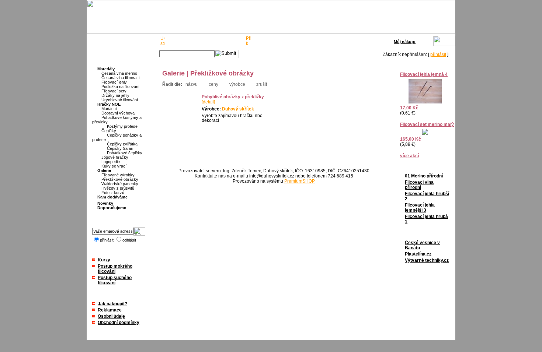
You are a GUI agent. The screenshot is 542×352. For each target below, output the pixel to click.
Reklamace (110, 310)
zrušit (261, 84)
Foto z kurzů (112, 192)
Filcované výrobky (118, 175)
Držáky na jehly (115, 95)
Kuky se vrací (113, 166)
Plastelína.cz (418, 254)
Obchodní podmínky (118, 322)
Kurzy (104, 260)
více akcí (409, 155)
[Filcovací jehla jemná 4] (425, 102)
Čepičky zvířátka (122, 144)
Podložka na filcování (120, 86)
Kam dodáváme (112, 197)
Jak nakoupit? (112, 303)
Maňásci (109, 108)
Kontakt (232, 41)
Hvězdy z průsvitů (117, 188)
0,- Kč (426, 41)
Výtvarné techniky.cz (427, 260)
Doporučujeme (111, 207)
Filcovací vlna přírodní (419, 185)
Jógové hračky (114, 157)
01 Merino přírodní (424, 176)
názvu (191, 84)
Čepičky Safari (120, 148)
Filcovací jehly (114, 82)
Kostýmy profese (122, 126)
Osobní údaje (111, 316)
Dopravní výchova (118, 113)
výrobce (237, 84)
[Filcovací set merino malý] (425, 133)
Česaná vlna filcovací (120, 77)
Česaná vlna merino (119, 73)
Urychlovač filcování (119, 100)
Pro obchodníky (203, 41)
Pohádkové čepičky (124, 153)
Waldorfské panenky (119, 184)
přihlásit (438, 54)
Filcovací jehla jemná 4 (424, 74)
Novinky (105, 203)
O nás (176, 41)
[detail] (208, 102)
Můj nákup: (405, 41)
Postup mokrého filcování (115, 269)
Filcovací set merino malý (427, 124)
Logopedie (110, 161)
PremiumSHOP (299, 181)
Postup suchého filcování (115, 280)
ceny (213, 84)
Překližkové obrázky (119, 179)
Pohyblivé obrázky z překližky (233, 96)
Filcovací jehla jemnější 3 (420, 208)
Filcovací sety (113, 91)
